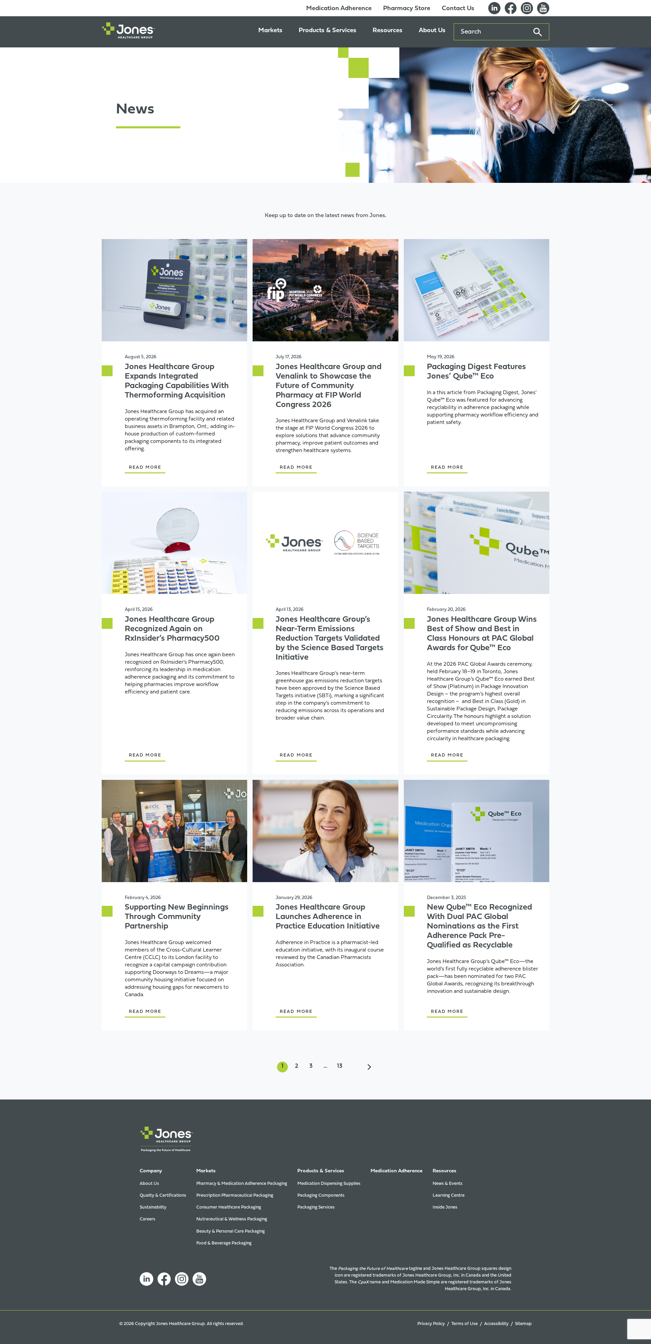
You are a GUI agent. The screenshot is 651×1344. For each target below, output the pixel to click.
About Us (432, 30)
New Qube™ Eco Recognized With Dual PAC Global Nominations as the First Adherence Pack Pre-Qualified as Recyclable (479, 926)
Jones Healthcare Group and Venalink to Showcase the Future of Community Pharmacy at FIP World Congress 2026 (328, 386)
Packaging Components (320, 1195)
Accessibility (496, 1324)
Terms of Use (464, 1324)
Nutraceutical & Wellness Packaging (231, 1219)
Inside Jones (445, 1207)
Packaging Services (316, 1207)
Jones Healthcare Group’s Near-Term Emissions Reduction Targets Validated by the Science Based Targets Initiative (329, 638)
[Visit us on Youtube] (543, 8)
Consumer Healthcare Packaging (228, 1207)
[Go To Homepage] (128, 32)
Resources (387, 30)
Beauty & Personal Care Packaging (230, 1231)
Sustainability (153, 1207)
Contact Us (458, 8)
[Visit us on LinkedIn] (494, 8)
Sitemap (523, 1324)
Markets (270, 30)
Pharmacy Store (406, 8)
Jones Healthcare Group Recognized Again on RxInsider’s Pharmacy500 (172, 629)
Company (151, 1171)
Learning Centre (449, 1195)
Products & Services (327, 30)
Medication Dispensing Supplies (328, 1183)
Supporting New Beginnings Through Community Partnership (177, 917)
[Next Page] (368, 1067)
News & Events (447, 1183)
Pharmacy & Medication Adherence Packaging (241, 1183)
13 (339, 1066)
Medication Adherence (339, 8)
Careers (147, 1219)
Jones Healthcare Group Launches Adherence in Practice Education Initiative (328, 917)
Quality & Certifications (163, 1195)
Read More (145, 467)
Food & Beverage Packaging (224, 1243)
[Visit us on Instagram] (182, 1279)
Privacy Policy (431, 1324)
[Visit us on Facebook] (511, 8)
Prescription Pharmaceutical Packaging (234, 1195)
